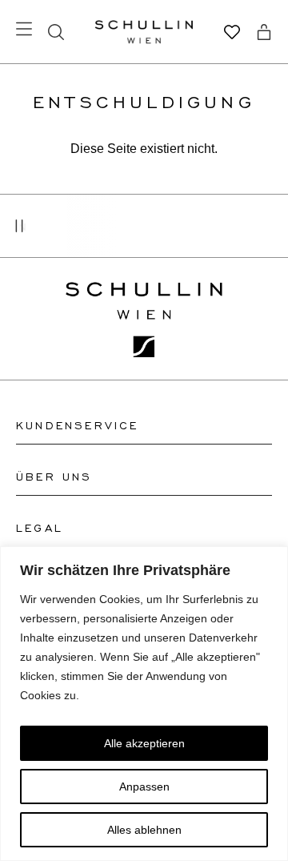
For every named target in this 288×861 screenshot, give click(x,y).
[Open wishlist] (232, 32)
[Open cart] (264, 32)
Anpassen (144, 786)
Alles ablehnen (144, 829)
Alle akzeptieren (144, 743)
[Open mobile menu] (24, 29)
